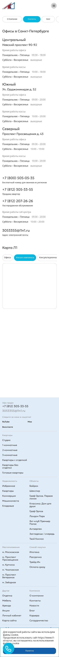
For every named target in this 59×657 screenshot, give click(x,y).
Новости (34, 605)
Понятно (29, 651)
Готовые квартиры (12, 472)
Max (30, 421)
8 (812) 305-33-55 (36, 5)
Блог (32, 610)
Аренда (6, 605)
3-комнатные (9, 455)
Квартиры (8, 490)
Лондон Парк (37, 516)
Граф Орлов (36, 511)
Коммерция (9, 495)
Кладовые (8, 505)
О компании (37, 595)
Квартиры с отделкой (14, 460)
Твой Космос (37, 538)
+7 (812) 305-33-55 (17, 190)
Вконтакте (7, 427)
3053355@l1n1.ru (16, 230)
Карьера (34, 615)
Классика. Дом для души (40, 505)
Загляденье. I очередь (42, 533)
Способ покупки (38, 547)
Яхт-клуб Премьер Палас (40, 522)
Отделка (7, 595)
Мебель (6, 600)
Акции (6, 610)
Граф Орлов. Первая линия (41, 497)
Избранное (8, 485)
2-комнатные (9, 450)
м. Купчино (8, 564)
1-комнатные (9, 445)
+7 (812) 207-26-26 (17, 201)
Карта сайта (9, 620)
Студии (6, 440)
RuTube (5, 421)
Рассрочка (36, 557)
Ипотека (34, 552)
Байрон (34, 485)
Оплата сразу (37, 567)
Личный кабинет (11, 615)
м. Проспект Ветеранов (9, 576)
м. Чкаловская (10, 569)
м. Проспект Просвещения (10, 558)
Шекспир (35, 490)
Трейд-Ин (35, 562)
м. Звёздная (9, 582)
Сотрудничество (39, 620)
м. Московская (10, 552)
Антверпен (36, 528)
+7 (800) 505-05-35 (18, 178)
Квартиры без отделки (10, 466)
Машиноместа (10, 500)
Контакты (35, 600)
